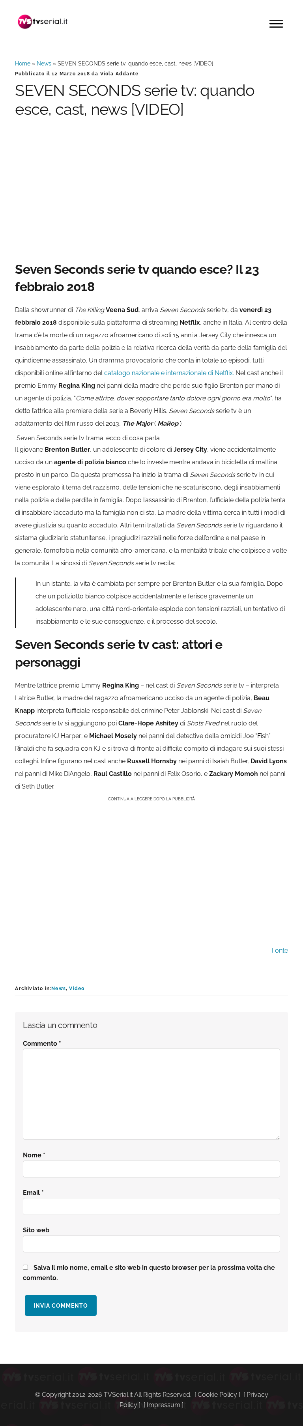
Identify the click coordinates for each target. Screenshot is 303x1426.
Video (76, 988)
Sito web (36, 1230)
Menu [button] (276, 24)
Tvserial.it (42, 22)
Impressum (163, 1405)
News (44, 63)
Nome (34, 1155)
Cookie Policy (217, 1394)
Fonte (280, 950)
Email (33, 1192)
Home (22, 63)
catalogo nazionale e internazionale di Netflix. (169, 373)
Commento (42, 1043)
